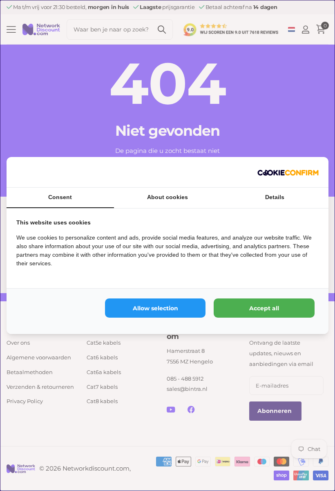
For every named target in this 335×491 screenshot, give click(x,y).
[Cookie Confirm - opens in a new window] (288, 172)
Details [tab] (274, 197)
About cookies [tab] (167, 197)
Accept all (264, 308)
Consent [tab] (60, 197)
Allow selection (155, 308)
